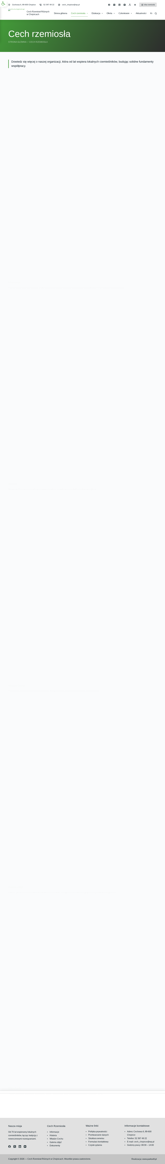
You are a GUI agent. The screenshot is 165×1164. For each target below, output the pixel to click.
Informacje (14, 282)
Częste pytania (95, 1145)
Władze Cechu (16, 685)
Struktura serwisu (96, 1138)
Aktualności (141, 13)
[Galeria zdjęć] (82, 789)
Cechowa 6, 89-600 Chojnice (24, 5)
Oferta (109, 13)
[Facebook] (109, 5)
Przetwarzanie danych (98, 1135)
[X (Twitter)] (114, 5)
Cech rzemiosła (78, 13)
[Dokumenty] (82, 990)
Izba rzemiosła (149, 5)
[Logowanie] (130, 5)
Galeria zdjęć (15, 887)
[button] (3, 3)
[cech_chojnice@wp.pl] (59, 5)
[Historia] (82, 385)
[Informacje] (82, 184)
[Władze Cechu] (82, 587)
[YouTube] (125, 5)
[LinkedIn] (119, 5)
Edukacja (96, 13)
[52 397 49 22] (41, 5)
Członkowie (124, 13)
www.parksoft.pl (149, 1159)
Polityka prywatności (97, 1131)
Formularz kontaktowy (98, 1142)
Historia (12, 484)
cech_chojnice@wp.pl (71, 5)
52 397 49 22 (48, 5)
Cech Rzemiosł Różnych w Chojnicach (45, 1159)
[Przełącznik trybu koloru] (135, 5)
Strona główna (60, 13)
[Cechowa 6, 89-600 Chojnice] (9, 5)
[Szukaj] (156, 13)
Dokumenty (14, 1088)
